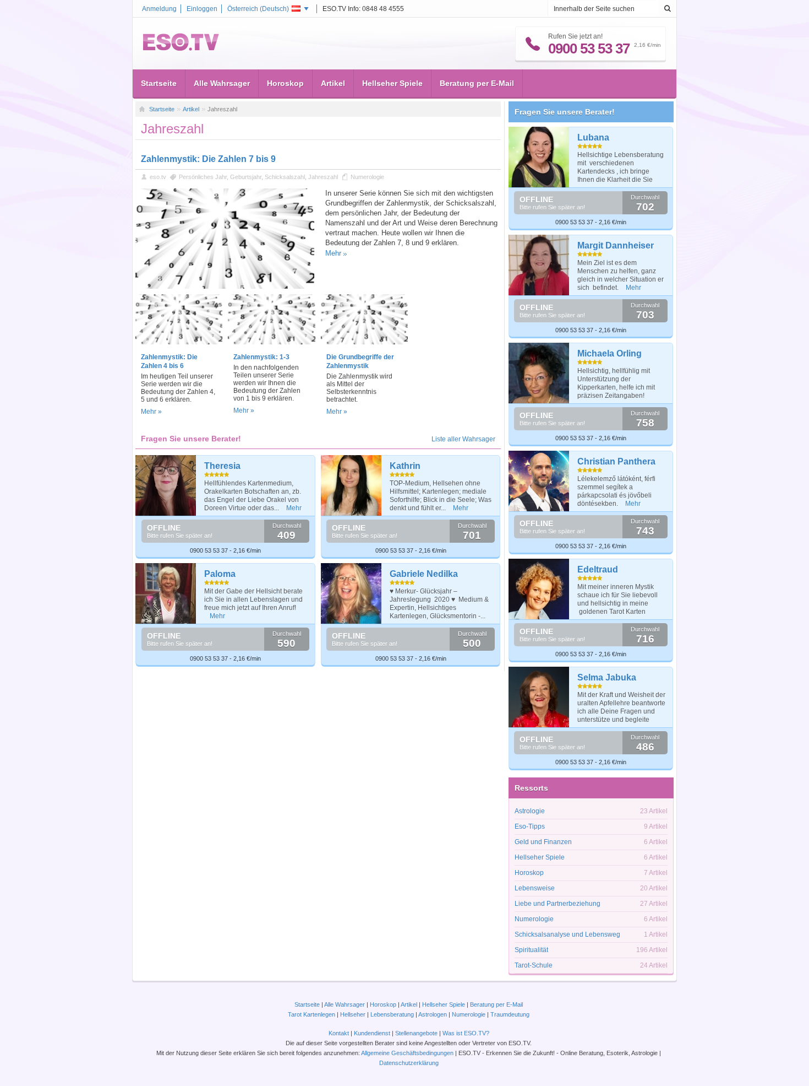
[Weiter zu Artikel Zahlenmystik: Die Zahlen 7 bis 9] (224, 286)
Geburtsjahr (245, 177)
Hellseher (352, 1014)
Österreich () (258, 9)
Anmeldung (159, 9)
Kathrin (405, 466)
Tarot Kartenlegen (311, 1014)
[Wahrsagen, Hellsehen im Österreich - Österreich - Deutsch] (181, 48)
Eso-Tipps (530, 826)
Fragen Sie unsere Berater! (565, 111)
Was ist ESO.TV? (465, 1033)
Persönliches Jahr (203, 177)
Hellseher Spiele (392, 83)
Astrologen (432, 1014)
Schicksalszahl (285, 177)
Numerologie (367, 177)
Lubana (593, 137)
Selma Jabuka (606, 677)
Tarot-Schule (534, 965)
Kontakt (339, 1033)
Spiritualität (531, 950)
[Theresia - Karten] (166, 485)
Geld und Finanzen (543, 842)
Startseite (159, 83)
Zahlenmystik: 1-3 (261, 357)
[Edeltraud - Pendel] (539, 589)
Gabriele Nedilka (424, 574)
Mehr (333, 253)
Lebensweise (535, 888)
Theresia (222, 466)
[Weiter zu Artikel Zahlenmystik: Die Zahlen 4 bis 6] (178, 342)
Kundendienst (372, 1033)
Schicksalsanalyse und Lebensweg (567, 934)
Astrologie (530, 811)
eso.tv (158, 177)
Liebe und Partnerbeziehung (557, 903)
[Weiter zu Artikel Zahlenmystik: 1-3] (271, 342)
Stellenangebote (417, 1033)
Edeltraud (597, 569)
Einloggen (202, 9)
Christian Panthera (616, 461)
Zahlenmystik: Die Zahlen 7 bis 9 (208, 159)
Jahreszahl (323, 177)
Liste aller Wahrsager (463, 439)
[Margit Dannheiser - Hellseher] (539, 265)
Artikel (333, 83)
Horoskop (285, 83)
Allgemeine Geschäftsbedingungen (407, 1053)
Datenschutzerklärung (409, 1063)
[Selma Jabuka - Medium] (539, 697)
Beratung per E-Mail (477, 83)
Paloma (220, 574)
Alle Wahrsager (222, 83)
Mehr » (151, 411)
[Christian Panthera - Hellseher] (539, 481)
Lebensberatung (392, 1014)
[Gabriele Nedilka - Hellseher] (351, 593)
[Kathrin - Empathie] (351, 485)
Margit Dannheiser (615, 245)
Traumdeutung (509, 1014)
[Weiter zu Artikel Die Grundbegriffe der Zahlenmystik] (364, 342)
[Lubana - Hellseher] (539, 157)
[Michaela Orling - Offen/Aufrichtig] (539, 373)
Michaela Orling (609, 353)
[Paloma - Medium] (166, 593)
